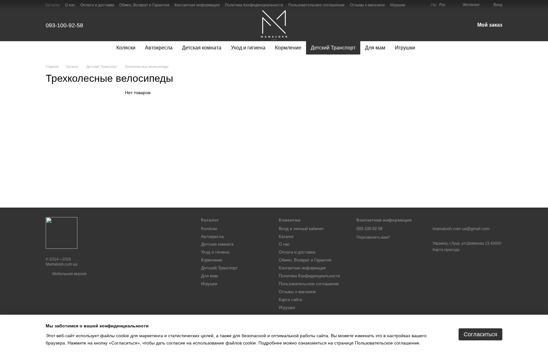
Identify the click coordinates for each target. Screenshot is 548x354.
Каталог (53, 5)
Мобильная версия (69, 274)
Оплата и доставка (97, 5)
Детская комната (201, 47)
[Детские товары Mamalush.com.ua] (61, 233)
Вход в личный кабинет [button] (301, 228)
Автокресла (159, 47)
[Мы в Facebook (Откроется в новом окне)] (414, 4)
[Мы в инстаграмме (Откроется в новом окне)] (421, 4)
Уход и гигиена (248, 47)
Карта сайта (290, 299)
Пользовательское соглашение (316, 5)
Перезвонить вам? (373, 237)
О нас (70, 5)
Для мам (375, 47)
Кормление (288, 47)
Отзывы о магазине (367, 5)
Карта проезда (446, 250)
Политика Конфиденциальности (254, 5)
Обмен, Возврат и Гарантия (144, 5)
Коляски (125, 47)
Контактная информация (197, 5)
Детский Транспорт (333, 47)
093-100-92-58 (64, 25)
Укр (434, 5)
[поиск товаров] (431, 48)
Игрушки (397, 5)
